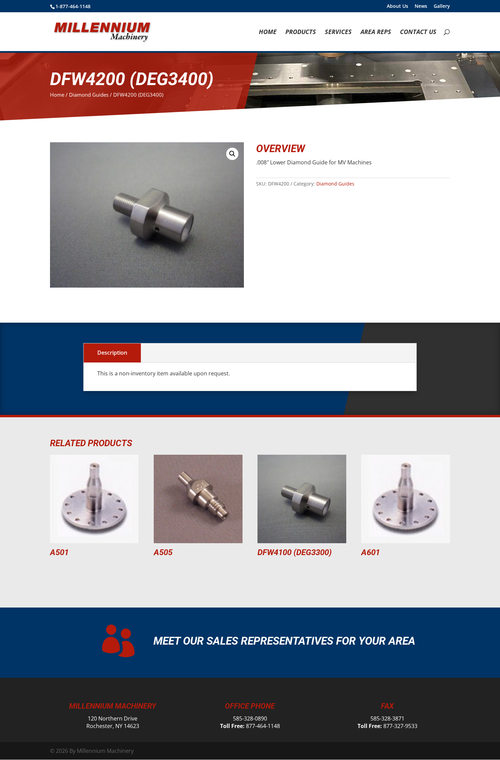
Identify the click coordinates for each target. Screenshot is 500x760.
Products (300, 32)
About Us (397, 6)
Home (268, 32)
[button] (232, 154)
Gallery (442, 6)
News (421, 6)
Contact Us (418, 32)
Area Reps (376, 32)
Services (338, 32)
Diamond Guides (89, 94)
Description (112, 352)
